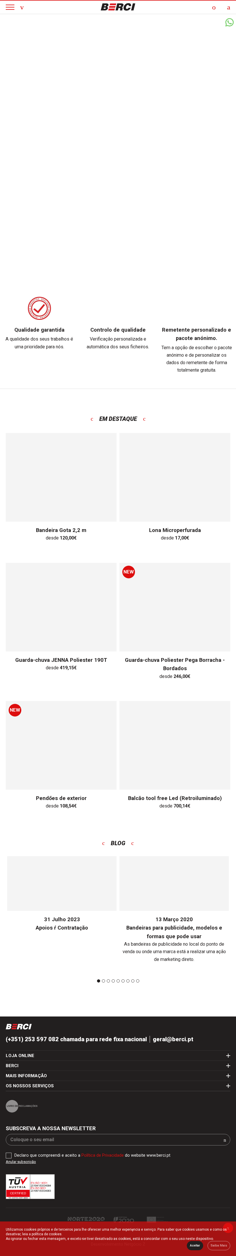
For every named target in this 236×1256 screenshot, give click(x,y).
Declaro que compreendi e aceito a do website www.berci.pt (92, 1155)
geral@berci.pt (173, 1039)
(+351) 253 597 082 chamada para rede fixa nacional (76, 1039)
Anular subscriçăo (21, 1162)
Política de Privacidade (102, 1155)
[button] (224, 1140)
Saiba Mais (219, 1245)
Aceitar (195, 1245)
